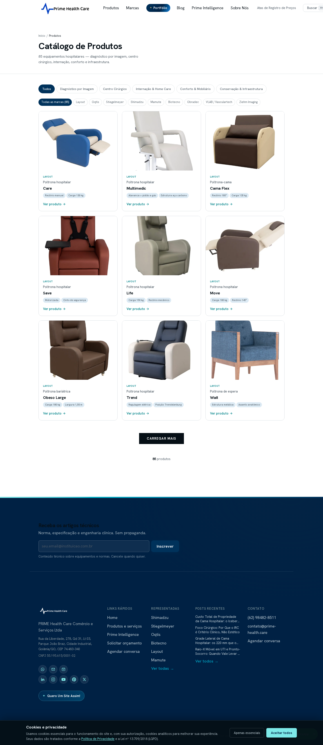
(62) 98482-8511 (262, 617)
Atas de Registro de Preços (276, 8)
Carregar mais (161, 438)
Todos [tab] (46, 89)
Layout (157, 651)
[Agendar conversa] (63, 669)
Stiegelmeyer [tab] (115, 102)
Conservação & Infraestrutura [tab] (241, 89)
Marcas (132, 7)
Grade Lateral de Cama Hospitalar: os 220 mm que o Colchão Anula (215, 640)
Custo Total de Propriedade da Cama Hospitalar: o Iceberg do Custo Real (217, 619)
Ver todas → (162, 668)
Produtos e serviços (124, 626)
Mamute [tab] (156, 102)
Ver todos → (206, 661)
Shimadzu (160, 617)
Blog (181, 7)
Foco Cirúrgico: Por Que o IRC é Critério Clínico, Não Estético (217, 630)
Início (41, 36)
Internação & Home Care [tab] (153, 89)
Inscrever (165, 546)
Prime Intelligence (207, 7)
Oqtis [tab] (95, 102)
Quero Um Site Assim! (61, 696)
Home (112, 617)
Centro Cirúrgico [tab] (115, 89)
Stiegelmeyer (162, 626)
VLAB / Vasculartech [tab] (219, 102)
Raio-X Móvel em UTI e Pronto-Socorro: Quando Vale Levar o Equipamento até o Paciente (217, 651)
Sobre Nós (240, 7)
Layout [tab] (80, 102)
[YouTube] (63, 679)
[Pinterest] (74, 679)
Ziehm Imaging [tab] (248, 102)
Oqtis (155, 634)
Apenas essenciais (247, 733)
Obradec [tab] (193, 102)
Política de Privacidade (97, 739)
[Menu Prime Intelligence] (223, 8)
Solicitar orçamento (124, 643)
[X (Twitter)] (84, 679)
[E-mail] (53, 669)
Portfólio (160, 8)
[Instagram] (53, 679)
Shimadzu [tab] (137, 102)
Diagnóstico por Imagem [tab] (77, 89)
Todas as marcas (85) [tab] (55, 102)
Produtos (111, 7)
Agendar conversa (123, 651)
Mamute (158, 659)
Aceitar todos (281, 733)
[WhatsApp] (42, 669)
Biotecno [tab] (174, 102)
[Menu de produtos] (119, 8)
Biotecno (158, 643)
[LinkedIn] (42, 679)
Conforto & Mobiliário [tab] (195, 89)
